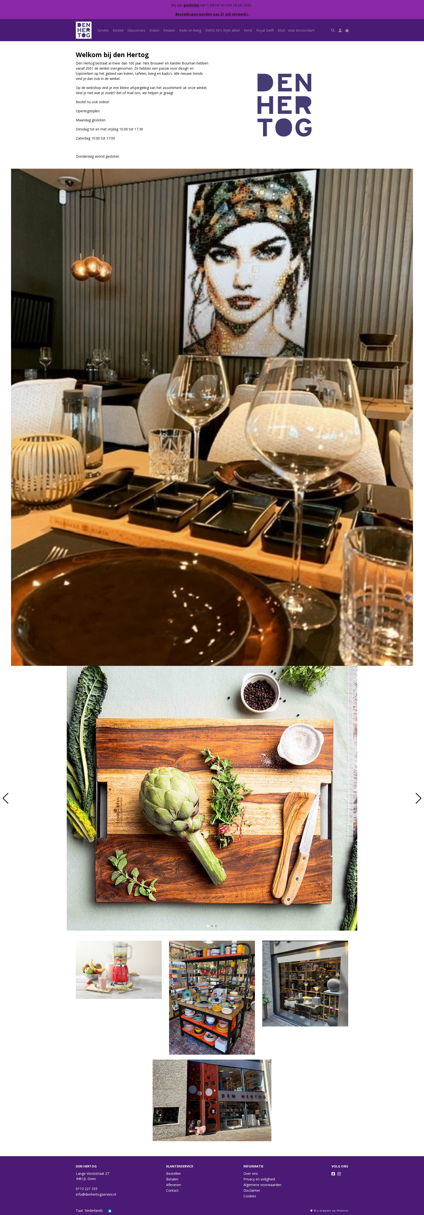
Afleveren (173, 1184)
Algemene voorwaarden (262, 1184)
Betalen (172, 1179)
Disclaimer (251, 1190)
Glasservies (137, 30)
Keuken (169, 30)
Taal (79, 1210)
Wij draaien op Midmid (330, 1210)
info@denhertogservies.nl (96, 1194)
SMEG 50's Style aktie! (222, 30)
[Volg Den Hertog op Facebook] (333, 1174)
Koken (154, 30)
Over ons (250, 1173)
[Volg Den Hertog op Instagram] (339, 1174)
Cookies (249, 1196)
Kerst (248, 30)
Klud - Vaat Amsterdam (296, 30)
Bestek (118, 30)
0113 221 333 (86, 1188)
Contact (172, 1190)
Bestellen (173, 1173)
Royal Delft (265, 30)
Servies (103, 30)
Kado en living (190, 30)
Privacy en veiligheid (259, 1179)
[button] (208, 661)
